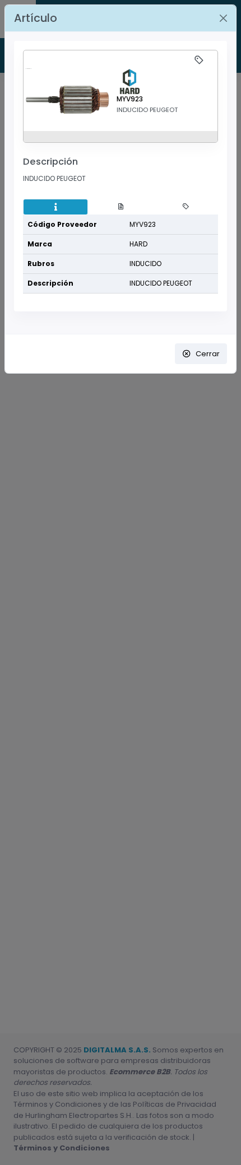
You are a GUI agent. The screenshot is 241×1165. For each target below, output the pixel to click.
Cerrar (208, 353)
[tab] (55, 207)
